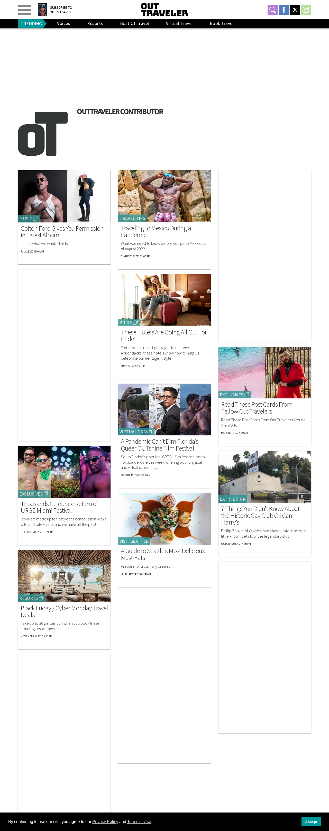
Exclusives (31, 494)
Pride (126, 322)
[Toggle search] (273, 10)
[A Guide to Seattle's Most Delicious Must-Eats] (164, 519)
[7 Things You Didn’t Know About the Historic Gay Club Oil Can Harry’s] (264, 477)
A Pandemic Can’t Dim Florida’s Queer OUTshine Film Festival (159, 445)
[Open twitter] (295, 10)
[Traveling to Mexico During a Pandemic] (164, 196)
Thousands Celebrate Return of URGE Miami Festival (59, 507)
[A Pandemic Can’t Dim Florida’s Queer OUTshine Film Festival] (164, 410)
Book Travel (222, 23)
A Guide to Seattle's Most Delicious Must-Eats (163, 554)
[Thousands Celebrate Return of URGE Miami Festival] (64, 472)
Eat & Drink (232, 499)
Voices (63, 23)
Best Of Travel (134, 23)
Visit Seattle (134, 541)
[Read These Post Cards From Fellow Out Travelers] (264, 373)
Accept (311, 822)
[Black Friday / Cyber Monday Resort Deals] (64, 576)
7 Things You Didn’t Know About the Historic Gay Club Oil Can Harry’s (260, 515)
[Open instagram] (306, 10)
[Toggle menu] (24, 10)
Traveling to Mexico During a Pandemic (156, 231)
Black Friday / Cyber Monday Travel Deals (64, 611)
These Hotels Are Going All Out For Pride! (164, 335)
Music (25, 218)
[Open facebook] (284, 10)
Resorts (95, 23)
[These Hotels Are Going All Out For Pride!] (164, 300)
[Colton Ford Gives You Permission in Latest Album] (64, 196)
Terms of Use (139, 821)
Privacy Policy (105, 821)
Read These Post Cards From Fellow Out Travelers (256, 408)
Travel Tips (132, 218)
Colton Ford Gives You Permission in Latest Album (62, 232)
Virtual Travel (179, 23)
